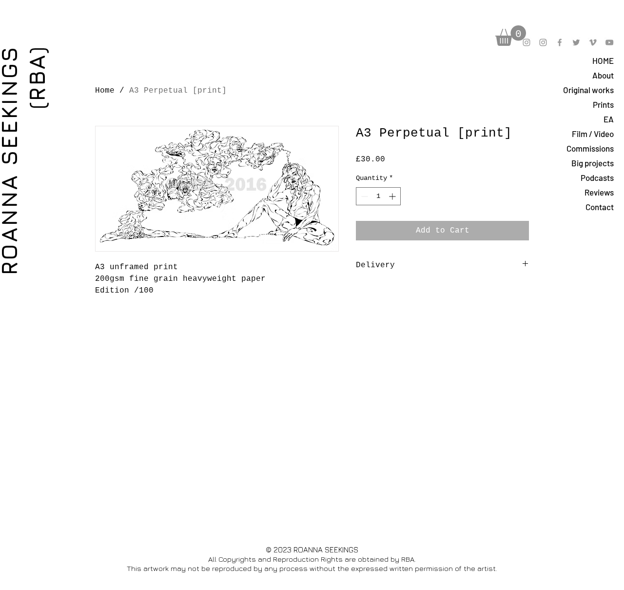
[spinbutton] (378, 196)
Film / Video (593, 133)
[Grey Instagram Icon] (526, 42)
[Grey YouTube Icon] (609, 42)
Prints (603, 104)
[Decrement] (363, 196)
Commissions (590, 148)
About (603, 75)
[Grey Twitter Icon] (576, 42)
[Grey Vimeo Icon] (593, 42)
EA (609, 119)
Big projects (592, 163)
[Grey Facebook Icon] (560, 42)
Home (105, 90)
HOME (603, 60)
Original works (588, 90)
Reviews (599, 192)
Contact (599, 207)
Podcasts (597, 177)
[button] (510, 35)
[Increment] (393, 196)
